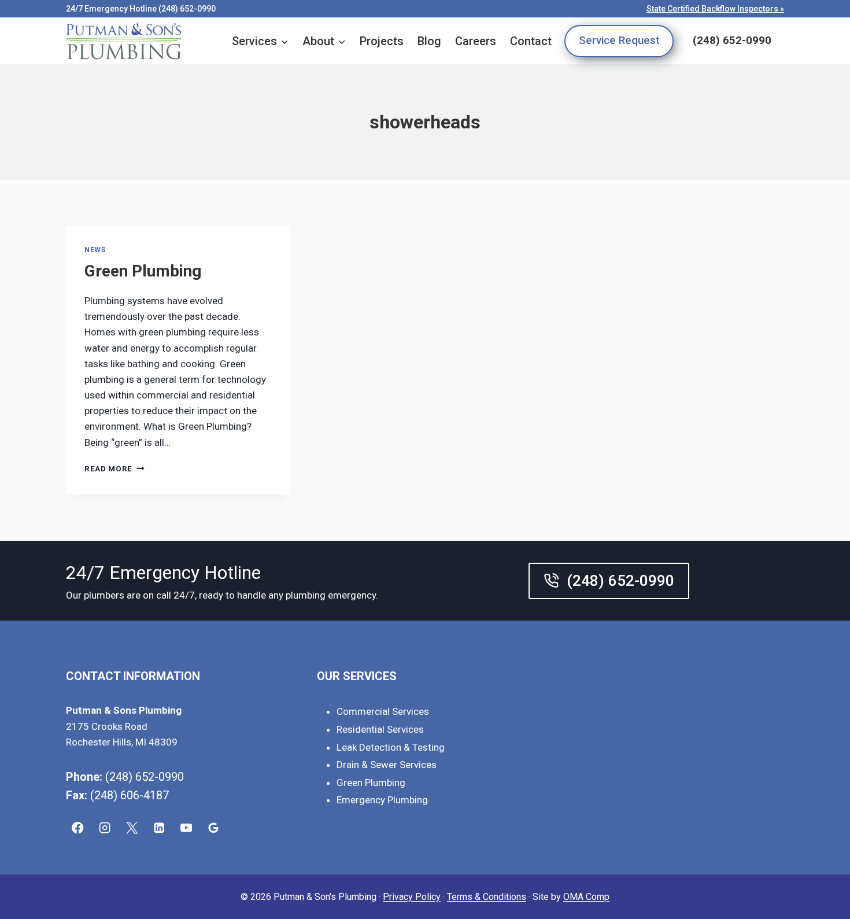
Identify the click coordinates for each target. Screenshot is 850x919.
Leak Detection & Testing (391, 747)
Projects (382, 41)
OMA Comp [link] (586, 896)
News (94, 250)
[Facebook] (78, 828)
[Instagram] (105, 828)
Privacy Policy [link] (412, 896)
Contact (531, 41)
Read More (114, 468)
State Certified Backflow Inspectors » (715, 8)
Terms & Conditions (486, 896)
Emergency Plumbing (382, 800)
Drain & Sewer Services (387, 764)
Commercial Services (383, 711)
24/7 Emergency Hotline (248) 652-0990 (141, 8)
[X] (132, 828)
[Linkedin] (159, 828)
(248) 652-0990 (732, 40)
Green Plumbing (142, 271)
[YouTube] (186, 828)
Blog (429, 41)
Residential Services (380, 729)
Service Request (619, 40)
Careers (475, 41)
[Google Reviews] (214, 828)
